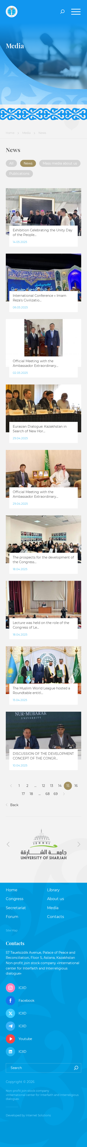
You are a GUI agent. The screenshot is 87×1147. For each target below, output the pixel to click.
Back (13, 805)
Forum (12, 916)
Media (26, 133)
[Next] (64, 794)
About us (55, 899)
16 (76, 786)
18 (31, 794)
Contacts (55, 916)
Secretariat (16, 908)
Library (53, 890)
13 (51, 786)
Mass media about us (60, 163)
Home (10, 133)
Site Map (12, 930)
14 (59, 786)
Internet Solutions (38, 1115)
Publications (19, 173)
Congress (14, 899)
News (28, 163)
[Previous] (11, 786)
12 (43, 786)
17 (23, 794)
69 (56, 794)
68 (47, 794)
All (11, 163)
